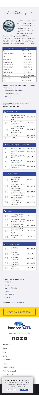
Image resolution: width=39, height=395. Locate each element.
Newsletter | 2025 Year (18, 148)
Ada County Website (13, 90)
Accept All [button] (24, 389)
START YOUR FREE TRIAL (19, 312)
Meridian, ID (9, 294)
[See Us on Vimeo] (25, 338)
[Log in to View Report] (7, 117)
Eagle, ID (8, 285)
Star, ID (8, 298)
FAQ (4, 352)
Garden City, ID (11, 288)
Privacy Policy (8, 367)
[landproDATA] (19, 330)
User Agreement (9, 371)
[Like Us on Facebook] (13, 338)
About (4, 356)
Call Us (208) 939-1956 (19, 333)
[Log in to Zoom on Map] (5, 117)
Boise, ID (8, 282)
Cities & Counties (17, 303)
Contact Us (6, 360)
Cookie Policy (7, 375)
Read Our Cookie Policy (18, 386)
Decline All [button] (11, 389)
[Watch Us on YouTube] (21, 338)
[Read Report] (6, 148)
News (4, 348)
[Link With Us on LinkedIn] (17, 338)
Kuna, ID (8, 291)
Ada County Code (12, 94)
